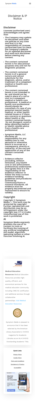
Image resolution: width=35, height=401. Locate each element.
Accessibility (17, 367)
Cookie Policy (17, 357)
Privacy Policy (17, 354)
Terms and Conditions (17, 361)
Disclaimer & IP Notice (17, 364)
